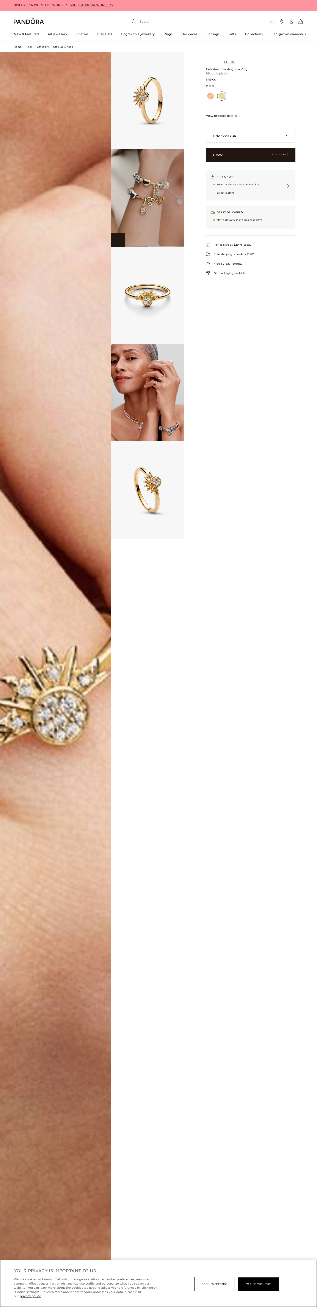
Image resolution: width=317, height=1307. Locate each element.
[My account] (291, 21)
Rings (168, 34)
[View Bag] (300, 21)
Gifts (232, 34)
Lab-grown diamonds (288, 34)
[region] (158, 1283)
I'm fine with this (258, 1284)
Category (43, 46)
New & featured (26, 34)
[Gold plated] (221, 96)
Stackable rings (63, 46)
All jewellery (57, 34)
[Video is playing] (118, 240)
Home (17, 46)
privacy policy (30, 1296)
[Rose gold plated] (210, 96)
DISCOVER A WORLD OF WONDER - (63, 5)
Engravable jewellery (138, 34)
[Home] (29, 21)
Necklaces (189, 34)
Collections (254, 34)
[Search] (134, 21)
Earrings (213, 34)
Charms (82, 34)
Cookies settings (214, 1284)
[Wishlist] (272, 21)
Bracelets (104, 34)
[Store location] (281, 21)
